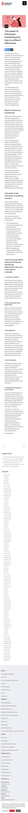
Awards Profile (5, 769)
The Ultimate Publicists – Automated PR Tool (12, 731)
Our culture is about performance (10, 680)
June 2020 (6, 613)
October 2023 (7, 538)
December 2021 (7, 580)
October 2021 (7, 583)
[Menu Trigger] (24, 3)
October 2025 (7, 493)
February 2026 (7, 486)
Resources (4, 721)
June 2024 (6, 523)
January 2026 (7, 488)
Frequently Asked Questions (8, 744)
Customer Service (6, 690)
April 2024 (6, 527)
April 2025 (6, 505)
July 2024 (6, 521)
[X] (12, 49)
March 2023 (6, 551)
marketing (7, 411)
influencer (13, 75)
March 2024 (6, 529)
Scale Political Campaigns (7, 747)
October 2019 (7, 626)
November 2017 (7, 656)
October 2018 (7, 645)
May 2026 (6, 480)
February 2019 (7, 638)
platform (19, 204)
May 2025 (6, 503)
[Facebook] (6, 49)
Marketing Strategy (6, 702)
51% (7, 223)
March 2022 (6, 574)
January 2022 (7, 578)
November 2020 (7, 604)
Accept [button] (12, 810)
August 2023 (7, 542)
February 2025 (7, 508)
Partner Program (5, 686)
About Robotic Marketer (7, 674)
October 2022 (7, 561)
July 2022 (6, 566)
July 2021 (6, 589)
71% (7, 229)
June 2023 (6, 546)
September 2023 (7, 540)
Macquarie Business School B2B (9, 750)
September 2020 (7, 608)
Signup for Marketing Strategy (9, 706)
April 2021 (6, 594)
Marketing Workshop (6, 709)
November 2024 (7, 514)
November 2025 (7, 491)
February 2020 (7, 621)
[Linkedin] (9, 49)
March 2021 (6, 596)
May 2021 (6, 593)
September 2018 (7, 647)
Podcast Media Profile (6, 760)
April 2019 (6, 634)
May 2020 (6, 615)
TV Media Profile (5, 757)
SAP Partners (4, 725)
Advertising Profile (6, 775)
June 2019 (6, 630)
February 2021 (7, 598)
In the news (4, 737)
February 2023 (7, 553)
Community (4, 696)
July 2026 (6, 477)
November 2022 (7, 559)
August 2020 (7, 609)
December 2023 (7, 535)
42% (7, 235)
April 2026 (6, 482)
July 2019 (6, 628)
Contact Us (5, 779)
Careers (3, 683)
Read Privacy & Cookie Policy (10, 807)
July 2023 (6, 544)
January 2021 (7, 600)
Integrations (4, 718)
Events (3, 693)
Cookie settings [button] (5, 810)
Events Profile (4, 766)
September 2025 (7, 495)
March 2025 (6, 506)
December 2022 (7, 557)
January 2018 (7, 654)
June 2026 (6, 478)
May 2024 (6, 525)
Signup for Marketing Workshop (9, 712)
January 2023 (7, 555)
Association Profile (6, 772)
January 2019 (7, 639)
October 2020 (7, 606)
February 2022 (7, 576)
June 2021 (6, 591)
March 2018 (6, 651)
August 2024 (7, 520)
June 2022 (6, 568)
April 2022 (6, 572)
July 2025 (6, 499)
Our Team (3, 677)
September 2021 (7, 585)
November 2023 (7, 536)
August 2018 (7, 649)
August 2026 (7, 475)
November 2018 (7, 643)
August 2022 (7, 565)
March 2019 (6, 636)
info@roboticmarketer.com (8, 799)
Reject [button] (18, 810)
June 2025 (6, 501)
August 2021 (7, 587)
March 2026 (6, 484)
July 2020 (6, 611)
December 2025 (7, 490)
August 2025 (7, 497)
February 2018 (7, 653)
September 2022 (7, 563)
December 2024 (7, 512)
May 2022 (6, 570)
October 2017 (7, 658)
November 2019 (7, 624)
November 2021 (7, 581)
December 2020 (7, 602)
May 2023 (6, 548)
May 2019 (6, 632)
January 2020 (7, 623)
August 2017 (6, 660)
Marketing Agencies (6, 728)
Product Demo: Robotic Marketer (9, 715)
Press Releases (5, 741)
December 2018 (7, 641)
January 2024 (7, 533)
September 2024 (7, 518)
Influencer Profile (5, 763)
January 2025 (7, 510)
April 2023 (6, 550)
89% (7, 248)
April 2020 (6, 617)
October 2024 (7, 516)
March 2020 (6, 619)
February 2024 (7, 531)
